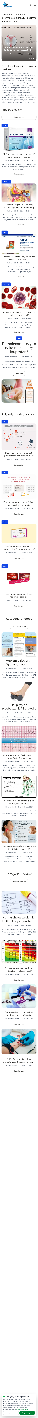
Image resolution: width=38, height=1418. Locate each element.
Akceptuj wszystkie (27, 1413)
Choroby (9, 43)
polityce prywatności (22, 1409)
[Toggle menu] (35, 5)
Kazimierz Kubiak (12, 211)
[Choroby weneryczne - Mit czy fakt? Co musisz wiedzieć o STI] (19, 43)
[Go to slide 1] (29, 58)
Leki (4, 125)
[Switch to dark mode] (31, 5)
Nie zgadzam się (11, 1413)
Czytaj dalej (19, 374)
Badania (6, 284)
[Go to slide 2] (31, 58)
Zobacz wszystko (19, 117)
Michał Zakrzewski (10, 54)
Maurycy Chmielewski (12, 160)
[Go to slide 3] (33, 58)
